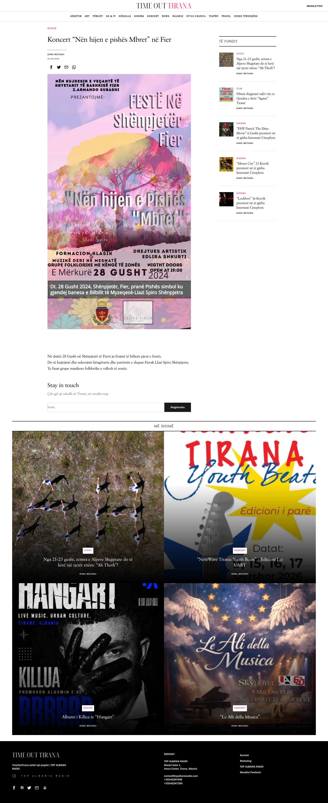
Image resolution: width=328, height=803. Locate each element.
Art (87, 16)
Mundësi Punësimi (250, 772)
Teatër (213, 16)
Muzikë (52, 28)
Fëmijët (98, 16)
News (165, 16)
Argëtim (76, 16)
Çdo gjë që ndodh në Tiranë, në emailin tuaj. (78, 394)
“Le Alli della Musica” (240, 717)
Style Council (196, 16)
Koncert (153, 16)
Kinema (139, 16)
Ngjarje (177, 16)
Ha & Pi (111, 16)
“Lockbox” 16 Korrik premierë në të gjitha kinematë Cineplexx (251, 203)
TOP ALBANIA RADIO (251, 766)
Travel (226, 16)
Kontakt (244, 755)
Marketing (245, 761)
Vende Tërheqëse (246, 16)
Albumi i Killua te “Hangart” (88, 717)
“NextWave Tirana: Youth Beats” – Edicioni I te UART (240, 562)
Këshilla (125, 16)
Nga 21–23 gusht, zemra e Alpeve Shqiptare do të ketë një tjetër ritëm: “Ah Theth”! (256, 63)
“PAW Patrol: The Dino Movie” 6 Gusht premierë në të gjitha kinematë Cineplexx (256, 133)
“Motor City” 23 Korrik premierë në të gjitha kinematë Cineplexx (253, 168)
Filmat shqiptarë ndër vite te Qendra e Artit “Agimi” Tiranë (256, 98)
